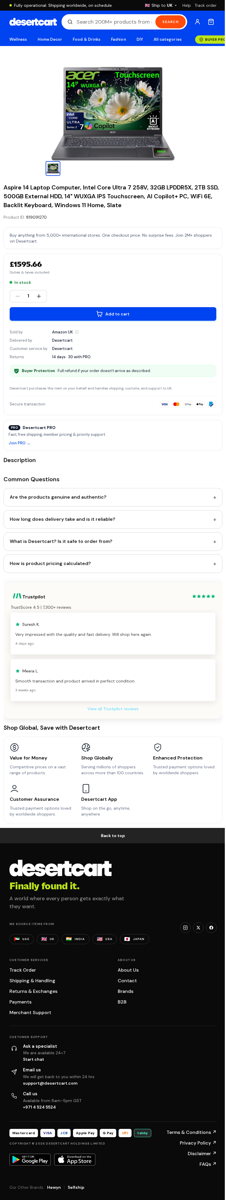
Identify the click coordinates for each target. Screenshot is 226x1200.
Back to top (113, 835)
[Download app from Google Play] (30, 1159)
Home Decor (50, 39)
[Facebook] (211, 927)
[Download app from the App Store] (74, 1159)
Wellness (18, 39)
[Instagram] (185, 927)
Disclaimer (202, 1153)
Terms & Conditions (192, 1132)
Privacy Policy (198, 1143)
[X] (198, 927)
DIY (140, 39)
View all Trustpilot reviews (113, 708)
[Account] (197, 22)
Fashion (118, 39)
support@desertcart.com (50, 1083)
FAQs (208, 1164)
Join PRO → (19, 443)
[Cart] (211, 22)
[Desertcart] (33, 22)
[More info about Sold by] (76, 332)
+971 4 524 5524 (39, 1107)
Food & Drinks (86, 39)
